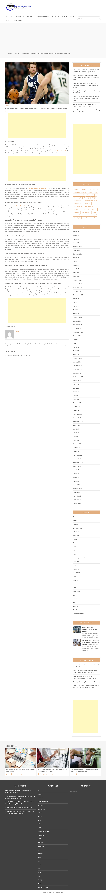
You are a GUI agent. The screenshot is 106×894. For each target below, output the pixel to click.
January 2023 (77, 362)
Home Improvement (43, 16)
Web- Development (89, 218)
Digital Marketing (80, 192)
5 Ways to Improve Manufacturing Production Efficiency (89, 629)
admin (7, 111)
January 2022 (77, 406)
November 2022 (77, 369)
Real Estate (86, 212)
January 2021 (77, 447)
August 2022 (77, 380)
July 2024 (76, 302)
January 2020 (77, 492)
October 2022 (77, 373)
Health (29, 16)
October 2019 (77, 500)
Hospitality (78, 203)
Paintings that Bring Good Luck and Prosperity (86, 91)
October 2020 (77, 459)
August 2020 (77, 466)
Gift (94, 198)
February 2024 (77, 317)
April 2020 (76, 481)
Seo (95, 212)
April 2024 (76, 310)
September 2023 (78, 332)
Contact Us (18, 20)
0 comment (25, 111)
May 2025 (76, 269)
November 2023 (77, 325)
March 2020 (76, 485)
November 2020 (77, 455)
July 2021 (76, 429)
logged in (15, 355)
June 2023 (76, 343)
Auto (12, 16)
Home (7, 16)
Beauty (84, 189)
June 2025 (76, 265)
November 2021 (77, 414)
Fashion (90, 195)
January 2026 (77, 250)
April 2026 (76, 239)
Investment (89, 206)
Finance (77, 198)
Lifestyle (54, 16)
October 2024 (77, 291)
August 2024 (77, 299)
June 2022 (76, 388)
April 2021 (76, 436)
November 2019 (77, 496)
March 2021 (76, 440)
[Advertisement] (53, 39)
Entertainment (79, 195)
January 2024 (77, 321)
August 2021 (77, 425)
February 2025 (77, 280)
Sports (7, 105)
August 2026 (77, 231)
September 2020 (78, 462)
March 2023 (76, 354)
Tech (63, 16)
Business (19, 16)
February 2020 (77, 488)
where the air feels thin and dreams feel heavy (86, 110)
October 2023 (77, 328)
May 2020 (76, 477)
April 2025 (76, 272)
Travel (72, 16)
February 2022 (77, 403)
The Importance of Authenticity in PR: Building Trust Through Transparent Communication (90, 642)
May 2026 (76, 235)
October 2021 (77, 418)
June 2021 (76, 433)
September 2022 (78, 377)
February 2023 (77, 358)
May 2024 (76, 306)
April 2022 (76, 395)
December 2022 (77, 366)
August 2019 (77, 503)
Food (86, 198)
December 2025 (77, 254)
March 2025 (76, 276)
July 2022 (76, 384)
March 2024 (76, 313)
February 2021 (77, 444)
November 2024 (77, 287)
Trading (94, 215)
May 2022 (76, 392)
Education (93, 192)
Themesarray (58, 892)
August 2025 (77, 258)
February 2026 (77, 246)
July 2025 (76, 261)
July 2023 (76, 339)
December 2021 (77, 410)
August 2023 (77, 336)
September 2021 (78, 421)
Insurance (78, 206)
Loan (94, 209)
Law (76, 209)
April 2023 (76, 351)
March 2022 (76, 399)
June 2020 (76, 474)
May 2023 (76, 347)
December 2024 (77, 284)
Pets (76, 212)
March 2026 (76, 243)
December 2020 (77, 451)
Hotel (8, 20)
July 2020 (76, 470)
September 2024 (78, 295)
